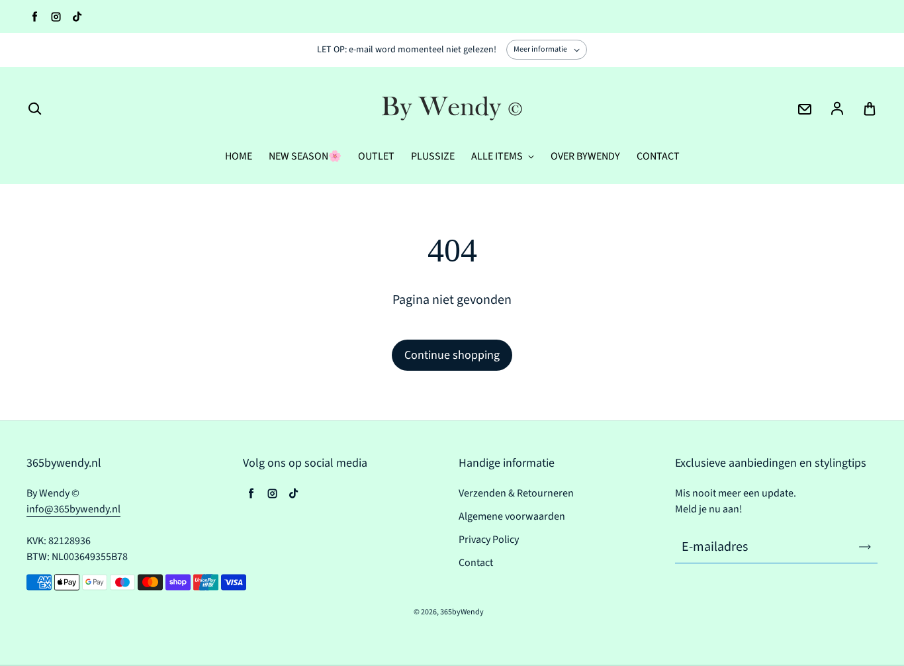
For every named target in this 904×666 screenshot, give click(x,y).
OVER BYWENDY (585, 156)
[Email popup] (805, 109)
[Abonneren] (865, 546)
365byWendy (462, 612)
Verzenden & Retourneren (516, 493)
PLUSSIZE (433, 156)
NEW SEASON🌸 (305, 156)
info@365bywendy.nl (73, 509)
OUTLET (376, 156)
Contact (476, 562)
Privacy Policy (489, 539)
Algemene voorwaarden (512, 516)
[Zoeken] (34, 109)
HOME (238, 156)
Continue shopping (452, 355)
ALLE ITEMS (498, 156)
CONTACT (658, 156)
